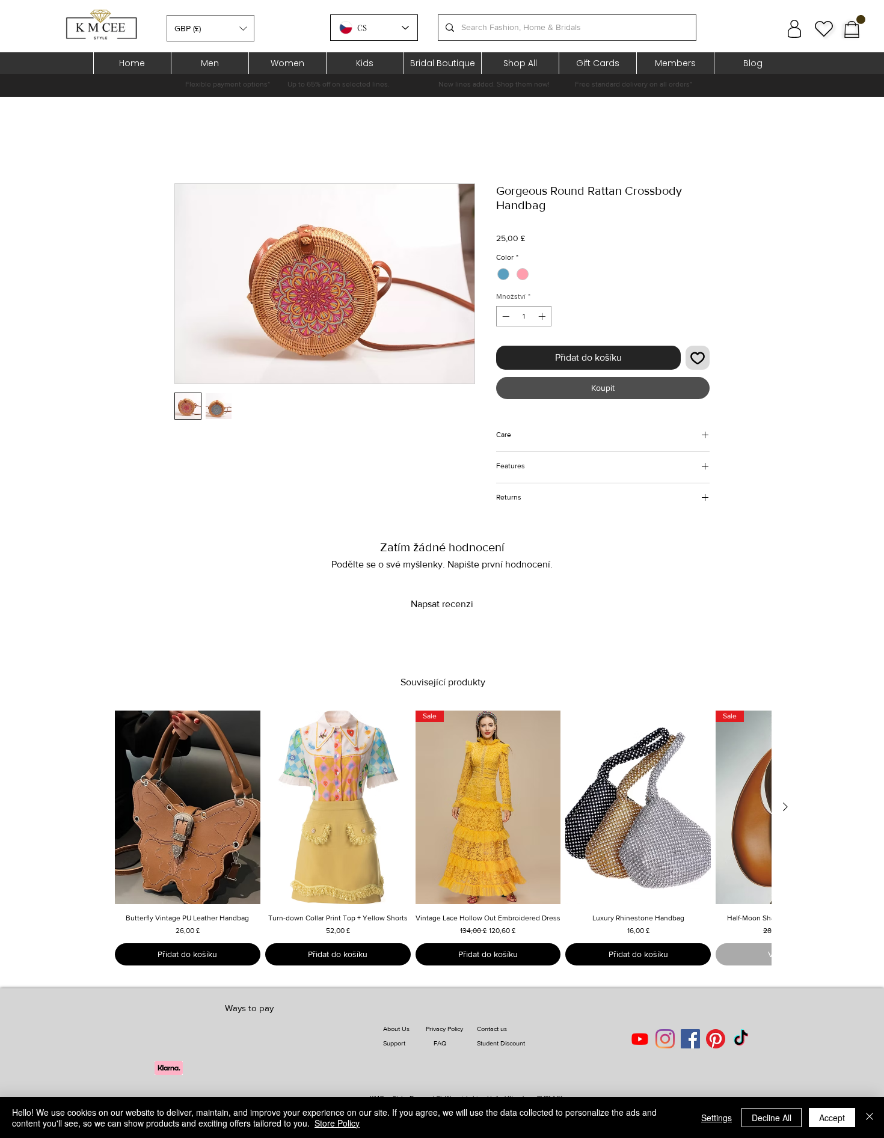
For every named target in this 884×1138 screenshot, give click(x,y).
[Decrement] (504, 316)
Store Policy (337, 1123)
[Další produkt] (785, 807)
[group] (443, 838)
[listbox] (210, 28)
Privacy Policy (444, 1028)
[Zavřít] (869, 1117)
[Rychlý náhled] (187, 807)
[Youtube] (639, 1038)
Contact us (492, 1028)
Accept (832, 1118)
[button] (210, 28)
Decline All (771, 1118)
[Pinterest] (715, 1038)
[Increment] (543, 316)
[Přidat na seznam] (698, 358)
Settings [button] (716, 1118)
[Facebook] (690, 1038)
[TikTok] (740, 1038)
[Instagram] (665, 1038)
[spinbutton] (523, 316)
